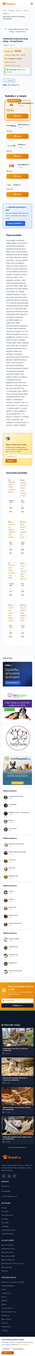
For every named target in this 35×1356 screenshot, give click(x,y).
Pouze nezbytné (18, 1349)
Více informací (23, 1344)
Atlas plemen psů (7, 1245)
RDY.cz (3, 1290)
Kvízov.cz (4, 1323)
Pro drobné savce (7, 1215)
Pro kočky (4, 1211)
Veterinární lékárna (7, 1234)
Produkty (11, 10)
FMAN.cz (4, 1301)
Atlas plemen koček (8, 1249)
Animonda (12, 45)
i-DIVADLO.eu (6, 1293)
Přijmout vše (7, 1353)
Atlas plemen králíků (8, 1256)
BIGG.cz (4, 1297)
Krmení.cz (21, 145)
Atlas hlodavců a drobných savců (12, 1263)
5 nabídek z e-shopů (14, 59)
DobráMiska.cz (23, 165)
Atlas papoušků (6, 1267)
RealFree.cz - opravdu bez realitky (12, 1282)
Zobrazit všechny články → (17, 1147)
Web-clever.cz (6, 1319)
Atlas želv (4, 1271)
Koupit (18, 116)
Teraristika (4, 1226)
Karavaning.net (6, 1327)
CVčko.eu (4, 1330)
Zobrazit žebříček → (15, 223)
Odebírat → (11, 461)
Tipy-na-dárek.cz (7, 1308)
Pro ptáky (4, 1219)
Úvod (4, 10)
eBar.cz (4, 1304)
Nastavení (6, 1349)
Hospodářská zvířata (8, 1230)
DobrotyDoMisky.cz (25, 103)
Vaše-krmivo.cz (24, 125)
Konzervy (6, 13)
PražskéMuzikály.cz (8, 1286)
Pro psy (18, 10)
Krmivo (25, 10)
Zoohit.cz (16, 185)
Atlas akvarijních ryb (8, 1260)
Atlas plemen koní (7, 1252)
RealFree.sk (5, 1315)
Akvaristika (5, 1223)
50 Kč (18, 51)
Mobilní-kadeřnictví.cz (8, 1312)
